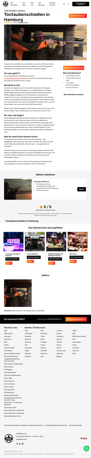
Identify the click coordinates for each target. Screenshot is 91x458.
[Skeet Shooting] (84, 438)
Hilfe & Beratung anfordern (81, 4)
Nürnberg (75, 348)
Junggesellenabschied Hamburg (56, 425)
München (28, 353)
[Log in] (69, 4)
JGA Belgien (8, 369)
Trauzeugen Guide (10, 407)
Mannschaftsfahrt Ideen (12, 353)
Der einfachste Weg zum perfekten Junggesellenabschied (23, 425)
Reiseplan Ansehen (52, 4)
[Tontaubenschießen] (81, 438)
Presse (6, 345)
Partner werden (9, 348)
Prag (26, 330)
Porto (74, 353)
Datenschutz (8, 333)
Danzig (59, 345)
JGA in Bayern (9, 367)
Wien (42, 330)
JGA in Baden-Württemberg (13, 364)
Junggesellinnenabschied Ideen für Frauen (13, 399)
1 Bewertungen (22, 22)
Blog (5, 342)
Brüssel (59, 333)
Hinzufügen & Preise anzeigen (73, 68)
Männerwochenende (11, 356)
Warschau (60, 353)
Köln (26, 345)
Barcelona (44, 353)
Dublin (74, 345)
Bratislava (44, 333)
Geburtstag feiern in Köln (12, 416)
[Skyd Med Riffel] (86, 438)
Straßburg (60, 336)
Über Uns (32, 4)
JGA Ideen (24, 4)
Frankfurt (44, 351)
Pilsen (43, 336)
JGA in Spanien (9, 381)
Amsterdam (29, 333)
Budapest (28, 336)
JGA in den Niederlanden (12, 375)
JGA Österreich (9, 392)
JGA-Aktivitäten (14, 4)
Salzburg (28, 356)
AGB (5, 330)
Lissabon (60, 330)
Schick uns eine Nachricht (76, 319)
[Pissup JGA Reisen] (6, 4)
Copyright (7, 336)
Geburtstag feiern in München (14, 410)
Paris (74, 339)
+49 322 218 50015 (53, 319)
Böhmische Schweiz (79, 336)
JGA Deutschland (10, 372)
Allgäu (27, 351)
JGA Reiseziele (41, 4)
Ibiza (42, 356)
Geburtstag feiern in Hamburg (14, 413)
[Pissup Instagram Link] (22, 444)
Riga (73, 333)
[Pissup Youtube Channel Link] (20, 444)
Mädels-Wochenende (11, 395)
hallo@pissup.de (21, 439)
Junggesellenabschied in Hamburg (16, 78)
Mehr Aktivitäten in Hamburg (74, 94)
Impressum (7, 339)
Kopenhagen (76, 342)
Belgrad (59, 356)
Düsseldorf (28, 348)
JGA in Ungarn (9, 387)
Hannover (75, 351)
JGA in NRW (8, 378)
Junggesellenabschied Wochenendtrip (11, 360)
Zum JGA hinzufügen (78, 16)
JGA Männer (8, 351)
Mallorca (43, 348)
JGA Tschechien (9, 384)
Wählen (81, 189)
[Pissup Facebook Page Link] (17, 444)
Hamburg (28, 342)
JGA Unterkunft (9, 390)
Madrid (59, 348)
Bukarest (28, 339)
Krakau (43, 345)
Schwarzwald (61, 351)
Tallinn (74, 330)
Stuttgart (44, 342)
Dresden (59, 342)
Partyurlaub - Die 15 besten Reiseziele (13, 404)
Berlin (43, 339)
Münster (59, 339)
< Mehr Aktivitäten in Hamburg (14, 11)
